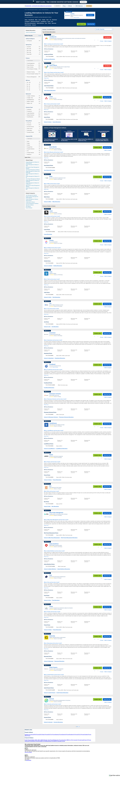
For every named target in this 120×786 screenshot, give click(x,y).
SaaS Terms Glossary (29, 773)
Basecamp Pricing (48, 656)
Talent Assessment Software (58, 773)
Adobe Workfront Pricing (49, 564)
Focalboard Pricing (48, 382)
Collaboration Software (30, 202)
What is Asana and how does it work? (52, 103)
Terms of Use (36, 767)
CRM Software (29, 200)
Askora (41, 775)
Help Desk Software (30, 204)
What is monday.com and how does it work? (53, 43)
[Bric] (46, 487)
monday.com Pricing (48, 54)
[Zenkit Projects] (46, 669)
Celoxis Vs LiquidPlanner (49, 448)
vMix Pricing (27, 735)
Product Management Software (32, 199)
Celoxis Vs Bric (47, 506)
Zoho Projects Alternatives (50, 90)
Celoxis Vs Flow (47, 600)
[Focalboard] (46, 366)
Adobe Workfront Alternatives (63, 568)
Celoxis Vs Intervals (48, 722)
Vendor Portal (27, 769)
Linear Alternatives (48, 234)
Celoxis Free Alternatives (31, 32)
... (78, 726)
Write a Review (76, 17)
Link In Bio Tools (56, 771)
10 (79, 726)
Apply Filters (27, 157)
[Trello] (46, 273)
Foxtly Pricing (28, 740)
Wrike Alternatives (56, 201)
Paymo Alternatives (57, 479)
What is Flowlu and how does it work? (52, 611)
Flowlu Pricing (47, 624)
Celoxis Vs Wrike (47, 201)
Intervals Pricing (47, 717)
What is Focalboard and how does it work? (53, 369)
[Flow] (46, 576)
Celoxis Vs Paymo (48, 479)
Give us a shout (28, 752)
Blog (25, 771)
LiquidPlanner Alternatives (61, 448)
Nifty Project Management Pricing (51, 532)
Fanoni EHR (42, 769)
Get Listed (27, 759)
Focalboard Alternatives (49, 387)
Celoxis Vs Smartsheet (49, 358)
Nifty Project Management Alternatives (69, 537)
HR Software (28, 206)
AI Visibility (89, 5)
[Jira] (46, 305)
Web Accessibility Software (58, 772)
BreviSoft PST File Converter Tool (46, 772)
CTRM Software (56, 768)
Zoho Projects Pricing (48, 85)
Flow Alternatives (56, 600)
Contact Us (27, 775)
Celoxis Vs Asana (47, 121)
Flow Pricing (46, 595)
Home (26, 9)
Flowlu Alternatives (57, 629)
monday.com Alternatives (49, 59)
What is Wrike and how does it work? (52, 183)
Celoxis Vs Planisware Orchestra (51, 417)
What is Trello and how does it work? (52, 279)
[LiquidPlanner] (46, 425)
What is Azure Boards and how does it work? (53, 152)
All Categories (27, 767)
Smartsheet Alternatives (60, 358)
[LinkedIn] (89, 767)
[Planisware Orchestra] (46, 395)
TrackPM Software (43, 766)
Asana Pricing (47, 117)
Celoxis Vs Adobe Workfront (50, 568)
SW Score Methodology (29, 772)
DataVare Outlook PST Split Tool (46, 770)
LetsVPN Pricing (35, 734)
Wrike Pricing (47, 196)
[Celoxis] (67, 15)
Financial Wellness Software (58, 776)
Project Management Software (33, 9)
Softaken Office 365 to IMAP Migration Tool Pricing (42, 740)
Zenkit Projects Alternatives (62, 692)
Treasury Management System (59, 775)
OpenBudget (42, 773)
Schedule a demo (81, 24)
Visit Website (107, 37)
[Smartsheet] (46, 334)
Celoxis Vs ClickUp (48, 265)
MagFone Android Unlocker (45, 768)
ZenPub (41, 767)
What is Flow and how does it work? (52, 582)
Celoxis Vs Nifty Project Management (52, 537)
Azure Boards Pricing (48, 165)
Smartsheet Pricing (48, 353)
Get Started (83, 1)
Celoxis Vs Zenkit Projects (49, 692)
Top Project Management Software (33, 169)
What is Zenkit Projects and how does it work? (54, 674)
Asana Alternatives (57, 121)
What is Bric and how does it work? (51, 491)
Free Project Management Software (33, 178)
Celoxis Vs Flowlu (48, 629)
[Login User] (93, 6)
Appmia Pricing (58, 734)
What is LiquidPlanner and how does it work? (53, 430)
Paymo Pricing (47, 475)
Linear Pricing (47, 229)
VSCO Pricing (81, 734)
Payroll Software (29, 207)
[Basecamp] (46, 637)
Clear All (39, 35)
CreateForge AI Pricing (86, 740)
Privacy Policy (37, 766)
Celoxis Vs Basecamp (48, 661)
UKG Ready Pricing (43, 734)
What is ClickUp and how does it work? (52, 247)
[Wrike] (46, 178)
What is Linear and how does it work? (52, 216)
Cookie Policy (36, 768)
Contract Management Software (32, 203)
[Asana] (46, 98)
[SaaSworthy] (38, 5)
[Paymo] (46, 456)
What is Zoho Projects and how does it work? (54, 72)
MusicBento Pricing (50, 741)
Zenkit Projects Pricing (49, 687)
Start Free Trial (91, 24)
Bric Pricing (46, 501)
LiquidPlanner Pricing (48, 443)
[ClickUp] (46, 242)
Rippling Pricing (28, 734)
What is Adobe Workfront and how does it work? (54, 550)
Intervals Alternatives (58, 722)
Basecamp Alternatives (59, 661)
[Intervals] (46, 700)
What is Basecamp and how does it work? (53, 643)
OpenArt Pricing (65, 734)
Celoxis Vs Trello (47, 297)
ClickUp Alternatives (57, 265)
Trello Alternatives (56, 297)
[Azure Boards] (46, 148)
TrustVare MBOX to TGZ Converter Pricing (71, 740)
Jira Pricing (46, 321)
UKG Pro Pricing (51, 734)
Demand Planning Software (58, 766)
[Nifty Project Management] (46, 514)
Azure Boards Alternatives (49, 170)
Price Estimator (28, 768)
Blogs (64, 5)
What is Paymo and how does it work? (52, 461)
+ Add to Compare (108, 41)
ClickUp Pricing (47, 260)
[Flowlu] (46, 608)
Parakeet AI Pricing (73, 734)
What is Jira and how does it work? (51, 308)
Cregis (41, 771)
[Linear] (46, 212)
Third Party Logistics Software (59, 767)
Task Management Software (31, 195)
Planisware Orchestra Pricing (50, 412)
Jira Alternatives (55, 326)
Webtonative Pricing (57, 740)
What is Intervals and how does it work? (52, 704)
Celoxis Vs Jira (47, 326)
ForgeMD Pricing (42, 741)
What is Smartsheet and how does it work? (53, 340)
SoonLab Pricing (28, 741)
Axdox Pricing (35, 741)
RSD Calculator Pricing (60, 741)
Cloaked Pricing (87, 734)
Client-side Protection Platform (59, 770)
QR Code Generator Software (58, 769)
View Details (90, 15)
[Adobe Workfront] (46, 545)
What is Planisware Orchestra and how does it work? (55, 399)
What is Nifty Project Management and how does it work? (56, 519)
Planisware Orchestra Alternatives (66, 417)
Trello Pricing (47, 292)
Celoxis (39, 9)
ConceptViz (42, 776)
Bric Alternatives (55, 506)
